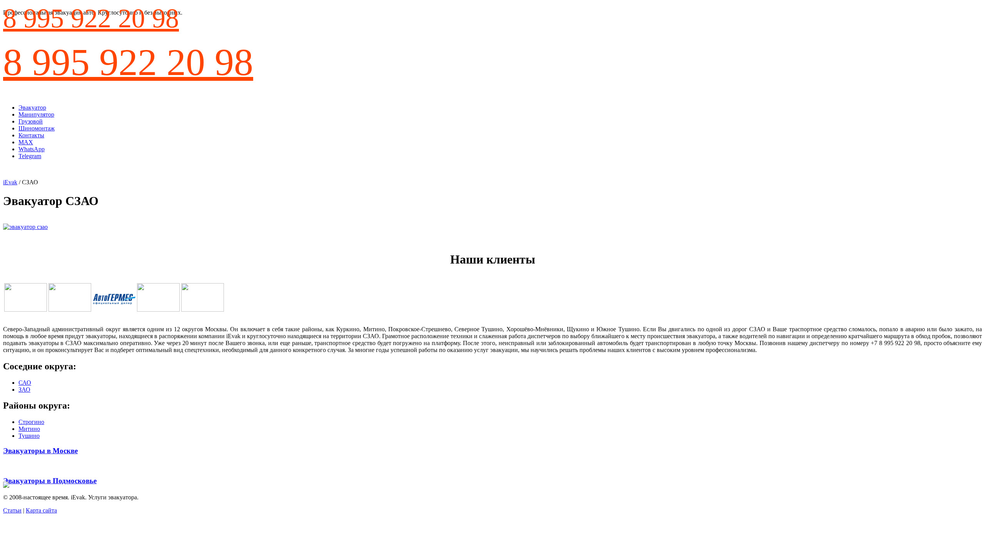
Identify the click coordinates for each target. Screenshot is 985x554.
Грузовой (30, 121)
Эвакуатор (32, 107)
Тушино (29, 435)
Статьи (12, 510)
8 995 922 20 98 (91, 18)
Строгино (31, 422)
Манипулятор (36, 114)
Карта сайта (41, 510)
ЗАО (24, 389)
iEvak (10, 182)
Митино (29, 429)
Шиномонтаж (36, 128)
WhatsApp (31, 149)
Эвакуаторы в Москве (40, 451)
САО (24, 382)
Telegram (29, 156)
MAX (25, 142)
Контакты (31, 135)
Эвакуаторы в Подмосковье (50, 481)
